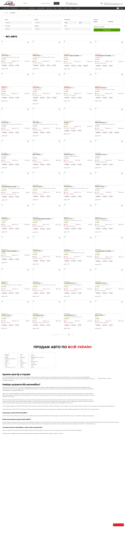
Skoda (21, 365)
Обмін (55, 8)
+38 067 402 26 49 (72, 4)
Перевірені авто (41, 8)
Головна (6, 12)
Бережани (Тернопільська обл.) (37, 357)
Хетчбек (6, 357)
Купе (6, 364)
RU (26, 3)
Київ (32, 360)
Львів (32, 365)
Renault (21, 361)
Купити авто (6, 8)
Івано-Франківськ (34, 361)
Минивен (7, 360)
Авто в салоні (32, 8)
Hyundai (22, 367)
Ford (21, 358)
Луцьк (32, 354)
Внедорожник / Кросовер (10, 358)
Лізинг (65, 8)
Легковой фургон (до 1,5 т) (10, 367)
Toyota (21, 364)
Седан (6, 361)
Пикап (6, 365)
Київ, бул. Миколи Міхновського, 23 (113, 4)
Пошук (56, 3)
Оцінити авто (23, 8)
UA (24, 3)
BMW (21, 354)
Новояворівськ (34, 364)
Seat (21, 360)
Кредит (60, 8)
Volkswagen (22, 357)
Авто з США (49, 8)
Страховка (77, 8)
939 (69, 334)
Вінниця (32, 367)
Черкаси (33, 358)
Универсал (7, 354)
